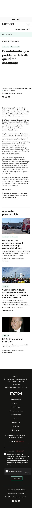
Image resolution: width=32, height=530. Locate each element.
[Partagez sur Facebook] (3, 97)
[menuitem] (22, 29)
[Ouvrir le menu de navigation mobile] (28, 24)
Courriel (17, 441)
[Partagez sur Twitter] (6, 97)
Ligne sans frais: (16, 387)
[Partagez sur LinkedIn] (9, 97)
